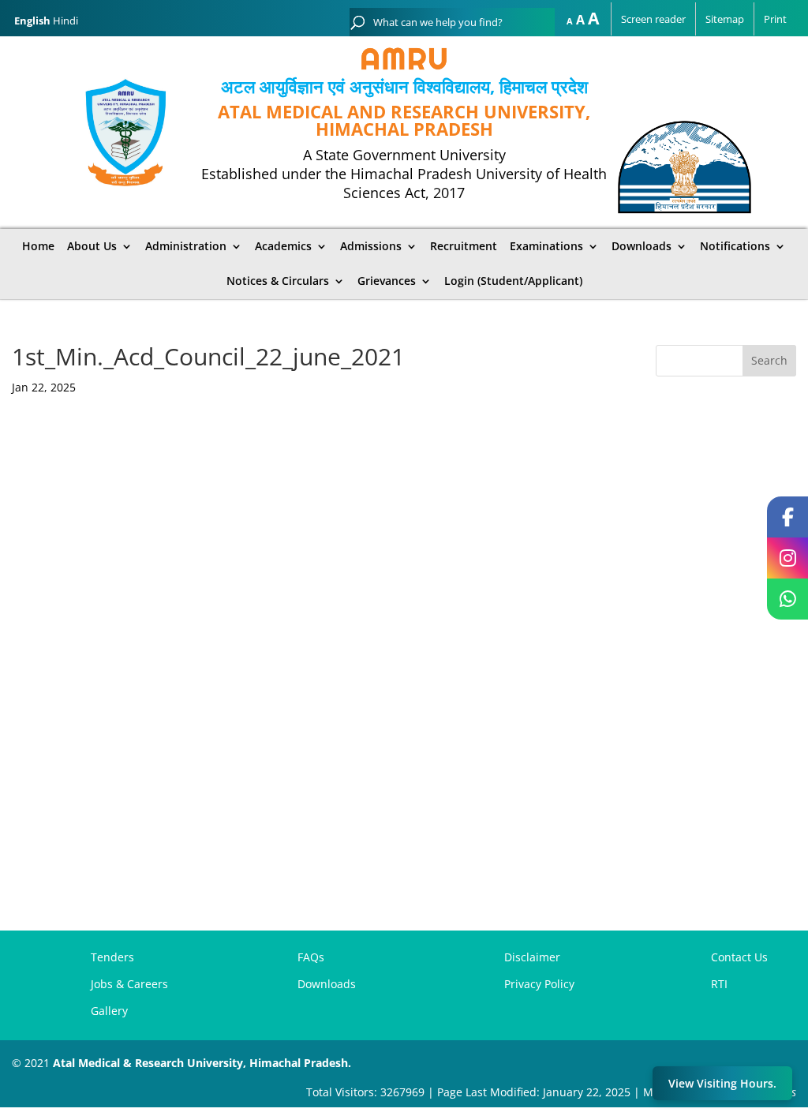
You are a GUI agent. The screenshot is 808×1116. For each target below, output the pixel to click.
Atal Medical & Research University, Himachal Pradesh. (202, 1062)
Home (38, 246)
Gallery (109, 1010)
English (32, 20)
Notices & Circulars (277, 280)
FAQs (310, 956)
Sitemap (724, 19)
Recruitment (463, 246)
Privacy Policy (539, 983)
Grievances (386, 280)
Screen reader (653, 19)
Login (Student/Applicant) (513, 280)
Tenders (112, 956)
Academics (283, 246)
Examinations (546, 246)
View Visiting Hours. (722, 1083)
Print (775, 19)
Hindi (65, 20)
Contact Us (739, 956)
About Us (92, 246)
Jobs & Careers (129, 983)
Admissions (371, 246)
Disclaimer (532, 956)
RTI (719, 983)
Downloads (326, 983)
